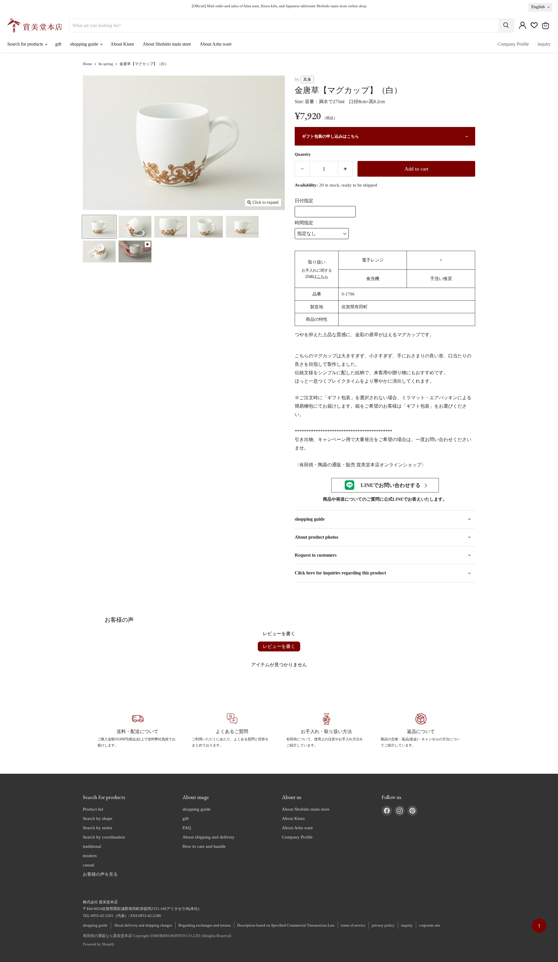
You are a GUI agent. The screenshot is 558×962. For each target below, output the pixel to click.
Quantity (303, 154)
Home (87, 64)
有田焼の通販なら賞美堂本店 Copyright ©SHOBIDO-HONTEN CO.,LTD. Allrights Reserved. (157, 936)
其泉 (307, 79)
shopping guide (84, 44)
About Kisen (122, 44)
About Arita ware (216, 44)
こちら (322, 276)
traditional (92, 846)
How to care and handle (204, 846)
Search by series (97, 827)
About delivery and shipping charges (143, 925)
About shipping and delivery (209, 837)
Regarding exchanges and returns (204, 925)
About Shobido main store (167, 44)
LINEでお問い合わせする (391, 485)
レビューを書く (279, 646)
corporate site (429, 925)
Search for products (25, 44)
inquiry (544, 44)
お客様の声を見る (100, 874)
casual (88, 865)
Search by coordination (104, 837)
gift (58, 44)
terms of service (353, 925)
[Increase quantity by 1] (345, 169)
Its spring (106, 64)
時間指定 (304, 222)
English (538, 6)
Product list (93, 809)
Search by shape (97, 818)
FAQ (187, 827)
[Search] (506, 25)
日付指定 (304, 200)
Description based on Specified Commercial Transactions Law (286, 925)
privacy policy (383, 925)
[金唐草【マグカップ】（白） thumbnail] (99, 226)
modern (90, 855)
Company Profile (513, 44)
